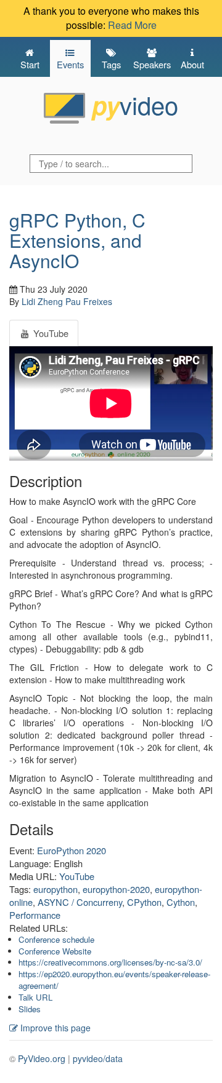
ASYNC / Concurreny (80, 901)
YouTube (76, 876)
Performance (34, 914)
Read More (132, 25)
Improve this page (54, 1028)
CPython (144, 901)
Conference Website (54, 951)
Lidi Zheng (42, 301)
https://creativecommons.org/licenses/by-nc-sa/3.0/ (110, 962)
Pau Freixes (88, 301)
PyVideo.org (41, 1058)
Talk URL (35, 997)
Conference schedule (56, 939)
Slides (29, 1009)
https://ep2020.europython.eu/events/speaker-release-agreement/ (114, 979)
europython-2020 (116, 889)
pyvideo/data (98, 1058)
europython (55, 889)
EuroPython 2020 (71, 850)
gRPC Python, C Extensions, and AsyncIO (77, 240)
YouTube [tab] (49, 333)
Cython (180, 901)
